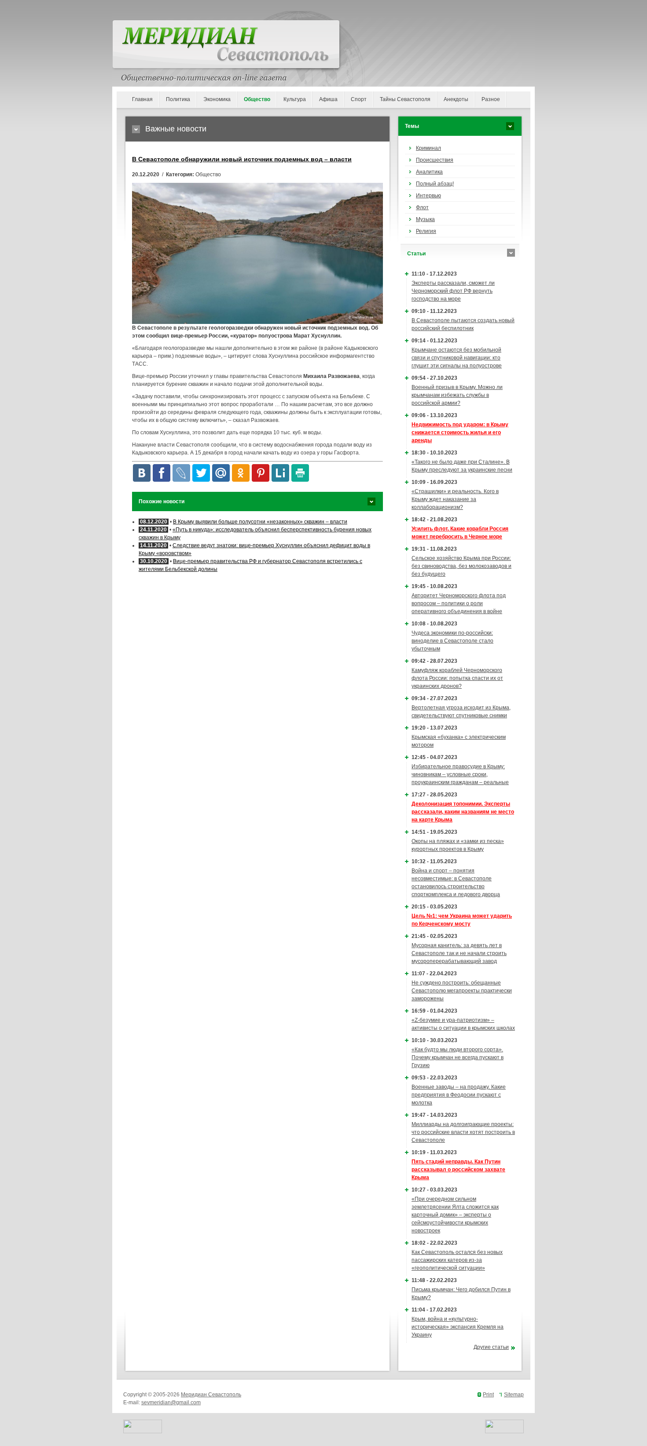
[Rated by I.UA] (142, 1431)
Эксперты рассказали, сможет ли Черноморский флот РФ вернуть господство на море (453, 291)
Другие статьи (491, 1347)
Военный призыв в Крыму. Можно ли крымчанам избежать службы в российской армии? (457, 395)
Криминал (428, 148)
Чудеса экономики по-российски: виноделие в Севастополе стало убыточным (452, 641)
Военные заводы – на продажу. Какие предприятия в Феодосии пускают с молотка (459, 1095)
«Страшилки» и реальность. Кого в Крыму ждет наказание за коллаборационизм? (455, 499)
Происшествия (434, 160)
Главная (142, 99)
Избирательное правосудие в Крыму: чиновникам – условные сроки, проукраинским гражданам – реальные (460, 774)
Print (488, 1395)
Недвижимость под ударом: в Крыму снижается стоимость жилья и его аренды (460, 432)
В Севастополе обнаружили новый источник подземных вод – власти (242, 159)
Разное (491, 99)
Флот (422, 207)
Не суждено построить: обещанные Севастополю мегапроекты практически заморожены (462, 991)
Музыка (425, 219)
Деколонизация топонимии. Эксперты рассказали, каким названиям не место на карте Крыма (463, 812)
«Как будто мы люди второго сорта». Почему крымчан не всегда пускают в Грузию (458, 1057)
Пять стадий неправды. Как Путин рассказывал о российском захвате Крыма (458, 1170)
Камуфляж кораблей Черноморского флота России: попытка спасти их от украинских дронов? (457, 678)
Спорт (359, 99)
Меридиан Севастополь (211, 1395)
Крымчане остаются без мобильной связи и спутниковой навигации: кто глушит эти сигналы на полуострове (457, 358)
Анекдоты (456, 99)
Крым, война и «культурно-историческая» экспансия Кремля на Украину (458, 1327)
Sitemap (514, 1395)
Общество (257, 99)
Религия (426, 231)
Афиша (328, 99)
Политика (178, 99)
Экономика (217, 99)
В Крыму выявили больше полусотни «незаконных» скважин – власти (260, 522)
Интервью (428, 196)
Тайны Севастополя (405, 99)
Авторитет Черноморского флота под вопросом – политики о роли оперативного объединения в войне (459, 603)
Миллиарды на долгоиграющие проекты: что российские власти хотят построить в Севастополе (463, 1132)
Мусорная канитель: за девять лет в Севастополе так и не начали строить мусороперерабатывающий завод (459, 953)
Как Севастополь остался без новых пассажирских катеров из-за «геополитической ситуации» (457, 1260)
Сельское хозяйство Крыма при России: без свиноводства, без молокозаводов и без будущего (461, 566)
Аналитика (429, 172)
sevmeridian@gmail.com (171, 1402)
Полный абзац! (435, 184)
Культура (294, 99)
